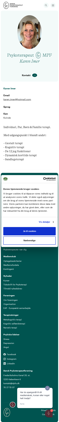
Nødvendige (29, 240)
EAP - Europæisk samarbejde (17, 308)
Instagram (4, 359)
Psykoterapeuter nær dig (14, 249)
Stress (6, 339)
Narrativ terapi (10, 327)
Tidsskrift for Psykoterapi (15, 284)
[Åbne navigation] (53, 5)
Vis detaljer (44, 222)
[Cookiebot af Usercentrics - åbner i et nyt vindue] (43, 179)
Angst (6, 347)
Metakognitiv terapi (12, 319)
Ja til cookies (29, 231)
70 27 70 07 (8, 387)
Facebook (4, 354)
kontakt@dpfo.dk (11, 383)
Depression (8, 343)
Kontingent (8, 269)
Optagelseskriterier (12, 261)
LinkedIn (4, 364)
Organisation (9, 304)
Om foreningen (10, 300)
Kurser (6, 280)
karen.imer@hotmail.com (17, 99)
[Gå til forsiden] (6, 5)
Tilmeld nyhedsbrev (12, 288)
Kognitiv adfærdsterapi (14, 323)
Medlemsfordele (11, 265)
